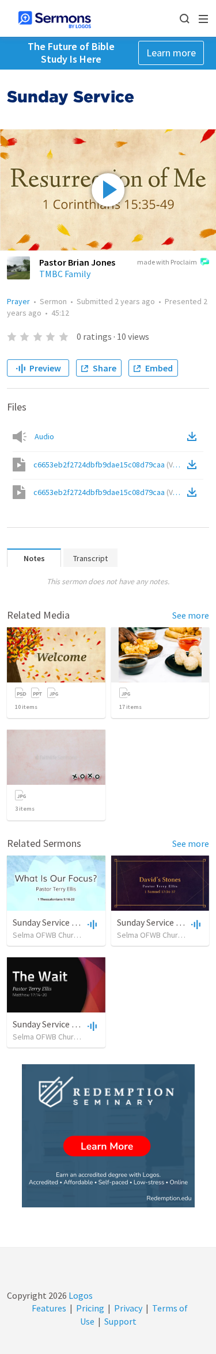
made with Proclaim (167, 262)
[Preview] (91, 924)
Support (120, 1321)
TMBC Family (64, 273)
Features (49, 1308)
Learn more (171, 52)
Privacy (128, 1308)
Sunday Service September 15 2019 (80, 922)
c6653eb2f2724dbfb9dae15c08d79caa (109, 464)
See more (190, 615)
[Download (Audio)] (194, 436)
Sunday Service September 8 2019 (77, 1024)
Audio (44, 436)
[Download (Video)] (194, 464)
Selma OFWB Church (47, 935)
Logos (80, 1295)
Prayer (18, 301)
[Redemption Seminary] (108, 1135)
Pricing (90, 1308)
